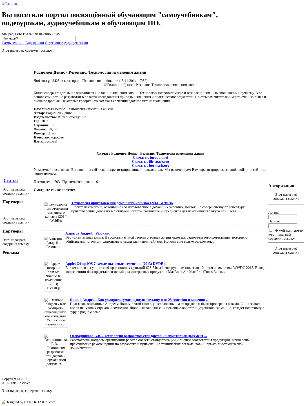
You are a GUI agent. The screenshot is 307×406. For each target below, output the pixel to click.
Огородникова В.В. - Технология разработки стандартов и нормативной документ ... (138, 336)
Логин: (273, 212)
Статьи (11, 180)
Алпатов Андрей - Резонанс (87, 233)
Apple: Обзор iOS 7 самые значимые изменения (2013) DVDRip (116, 264)
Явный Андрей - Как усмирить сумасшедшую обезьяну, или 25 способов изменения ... (139, 300)
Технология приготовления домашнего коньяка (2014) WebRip (122, 203)
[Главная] (10, 4)
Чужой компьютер (288, 230)
